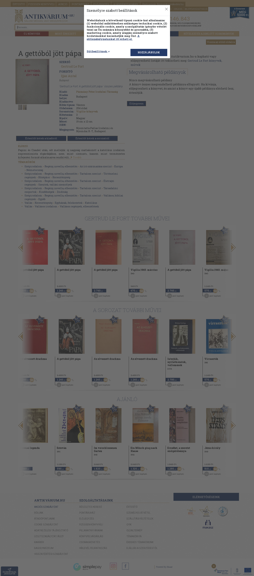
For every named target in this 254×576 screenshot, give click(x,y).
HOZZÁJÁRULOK (149, 52)
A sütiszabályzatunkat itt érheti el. (113, 37)
